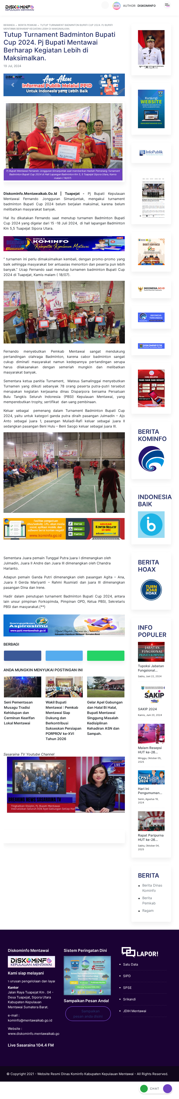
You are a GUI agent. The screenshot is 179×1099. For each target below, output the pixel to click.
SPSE (127, 986)
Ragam (148, 909)
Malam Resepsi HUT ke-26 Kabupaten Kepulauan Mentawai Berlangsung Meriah (150, 748)
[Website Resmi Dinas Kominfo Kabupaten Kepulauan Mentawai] (19, 8)
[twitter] (64, 656)
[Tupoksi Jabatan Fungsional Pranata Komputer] (151, 650)
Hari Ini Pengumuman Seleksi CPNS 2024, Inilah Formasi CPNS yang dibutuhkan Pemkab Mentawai (151, 789)
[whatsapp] (105, 656)
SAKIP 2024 (147, 707)
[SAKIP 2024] (151, 693)
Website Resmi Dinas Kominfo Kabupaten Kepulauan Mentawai (85, 1072)
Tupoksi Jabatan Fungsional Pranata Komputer (151, 666)
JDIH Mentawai (134, 1009)
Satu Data (130, 963)
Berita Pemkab (27, 25)
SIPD (127, 974)
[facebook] (22, 656)
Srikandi (129, 998)
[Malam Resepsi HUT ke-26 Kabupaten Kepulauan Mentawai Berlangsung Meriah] (151, 732)
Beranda (9, 25)
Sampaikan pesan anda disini (88, 1012)
